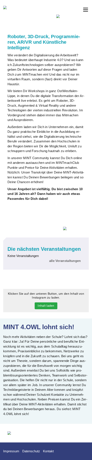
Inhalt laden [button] (46, 305)
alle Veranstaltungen (65, 261)
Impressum (11, 451)
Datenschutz (31, 451)
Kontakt (48, 451)
